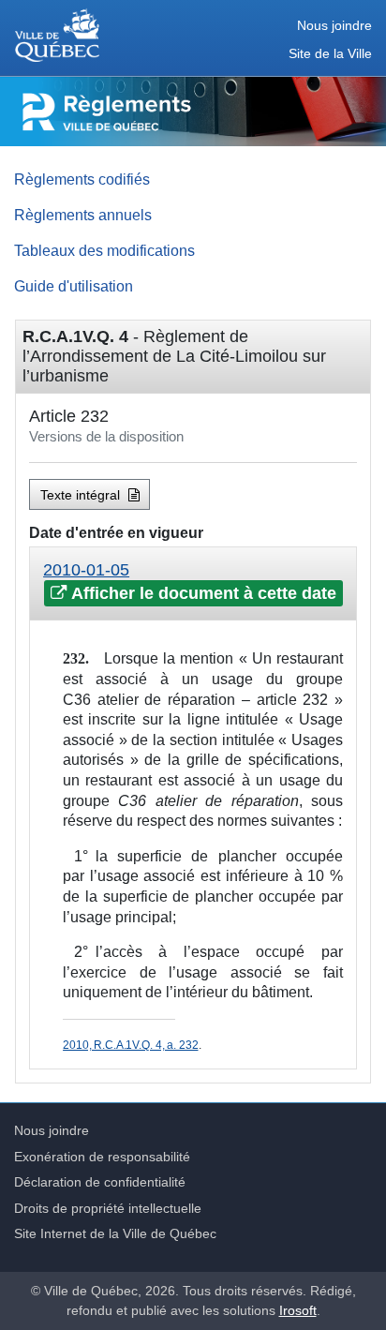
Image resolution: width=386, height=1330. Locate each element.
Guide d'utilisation (73, 285)
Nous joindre (334, 26)
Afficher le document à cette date (201, 593)
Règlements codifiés (82, 179)
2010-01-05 (86, 569)
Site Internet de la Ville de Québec (115, 1233)
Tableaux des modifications (104, 250)
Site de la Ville (330, 54)
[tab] (193, 583)
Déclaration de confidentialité (100, 1181)
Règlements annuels (83, 214)
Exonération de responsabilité (102, 1156)
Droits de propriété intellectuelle (107, 1208)
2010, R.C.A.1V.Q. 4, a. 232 (130, 1045)
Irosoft (298, 1310)
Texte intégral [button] (82, 494)
